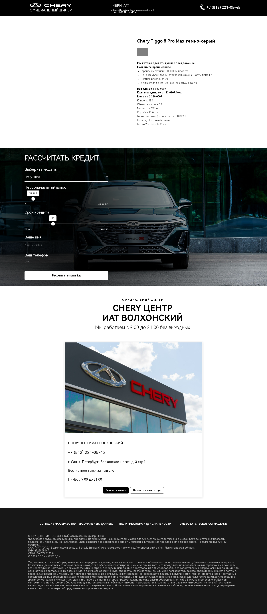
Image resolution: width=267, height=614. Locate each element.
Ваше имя (33, 237)
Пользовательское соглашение (202, 523)
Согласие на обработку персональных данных (76, 523)
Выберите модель (41, 169)
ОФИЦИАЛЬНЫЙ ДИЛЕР (51, 10)
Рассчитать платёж (66, 275)
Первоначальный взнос (45, 187)
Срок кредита (37, 212)
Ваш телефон (36, 255)
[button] (133, 387)
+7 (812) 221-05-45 (223, 7)
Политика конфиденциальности (145, 523)
